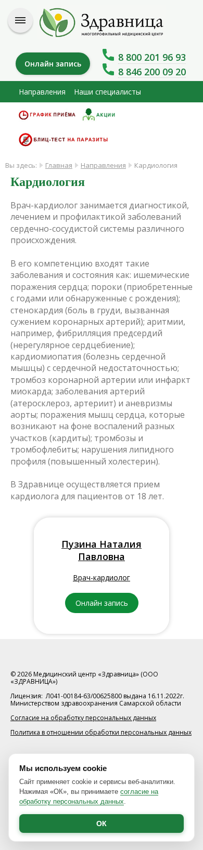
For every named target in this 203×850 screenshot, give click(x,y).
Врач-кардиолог (101, 577)
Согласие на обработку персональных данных (83, 717)
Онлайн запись (52, 64)
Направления (42, 92)
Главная (58, 165)
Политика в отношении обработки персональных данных (101, 732)
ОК (101, 823)
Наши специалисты (107, 92)
